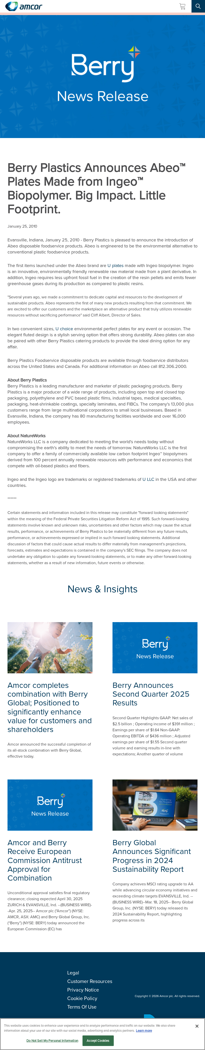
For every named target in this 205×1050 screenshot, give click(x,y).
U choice (64, 328)
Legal (73, 972)
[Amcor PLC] (23, 6)
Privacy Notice (83, 990)
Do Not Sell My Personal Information (52, 1040)
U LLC (148, 479)
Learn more (144, 1030)
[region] (102, 1034)
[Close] (197, 1026)
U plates (116, 265)
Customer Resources (89, 981)
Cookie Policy (82, 998)
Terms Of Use (81, 1007)
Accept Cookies (98, 1040)
